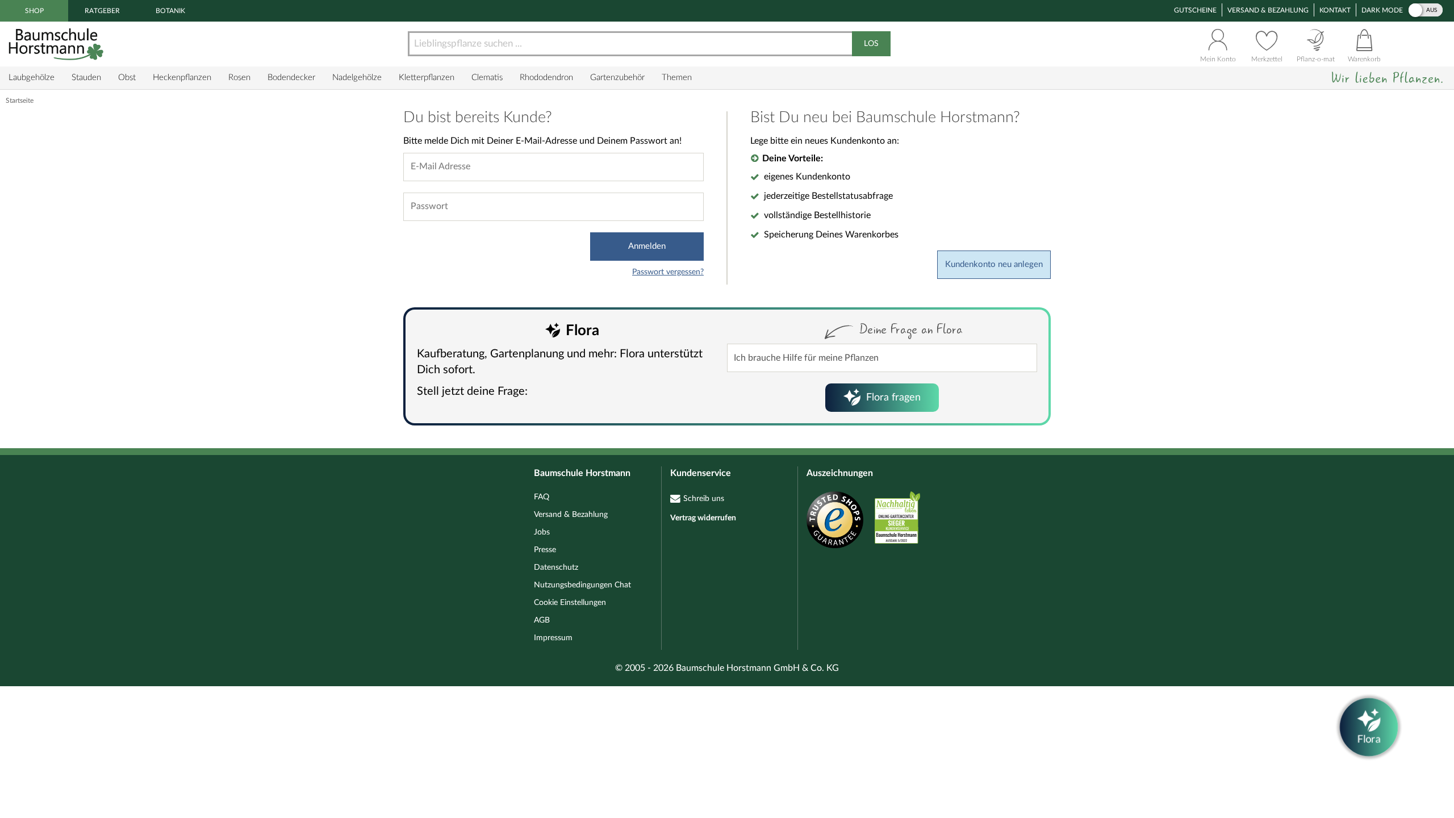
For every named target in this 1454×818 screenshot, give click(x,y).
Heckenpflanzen (182, 77)
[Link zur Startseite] (57, 44)
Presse (545, 550)
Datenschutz (556, 567)
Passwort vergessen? (668, 272)
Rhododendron (546, 77)
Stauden (86, 77)
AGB (542, 620)
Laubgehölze (32, 77)
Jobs (542, 532)
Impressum (553, 638)
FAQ (541, 497)
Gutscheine (1195, 10)
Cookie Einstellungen (570, 603)
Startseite (20, 100)
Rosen (239, 77)
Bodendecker (291, 77)
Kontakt (1335, 10)
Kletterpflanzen (426, 77)
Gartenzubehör (617, 77)
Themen (677, 77)
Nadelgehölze (357, 77)
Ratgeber (102, 10)
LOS (871, 44)
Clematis (487, 77)
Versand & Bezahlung (1268, 10)
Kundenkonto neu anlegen (994, 264)
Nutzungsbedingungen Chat (582, 585)
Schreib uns (703, 499)
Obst (127, 77)
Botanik (170, 10)
